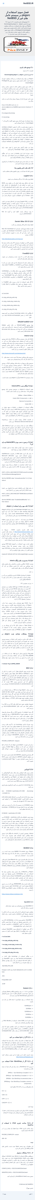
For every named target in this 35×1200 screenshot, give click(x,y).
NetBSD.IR (28, 3)
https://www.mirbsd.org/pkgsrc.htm (12, 894)
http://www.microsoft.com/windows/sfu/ (13, 353)
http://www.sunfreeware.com (24, 1057)
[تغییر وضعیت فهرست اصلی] (3, 3)
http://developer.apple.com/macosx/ (12, 239)
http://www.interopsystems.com (23, 532)
